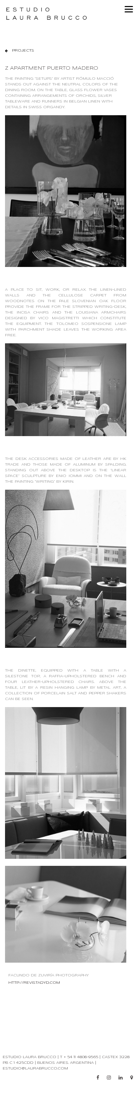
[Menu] (129, 9)
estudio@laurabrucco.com (35, 1068)
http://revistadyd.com (34, 982)
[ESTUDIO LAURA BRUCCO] (69, 14)
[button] (19, 51)
